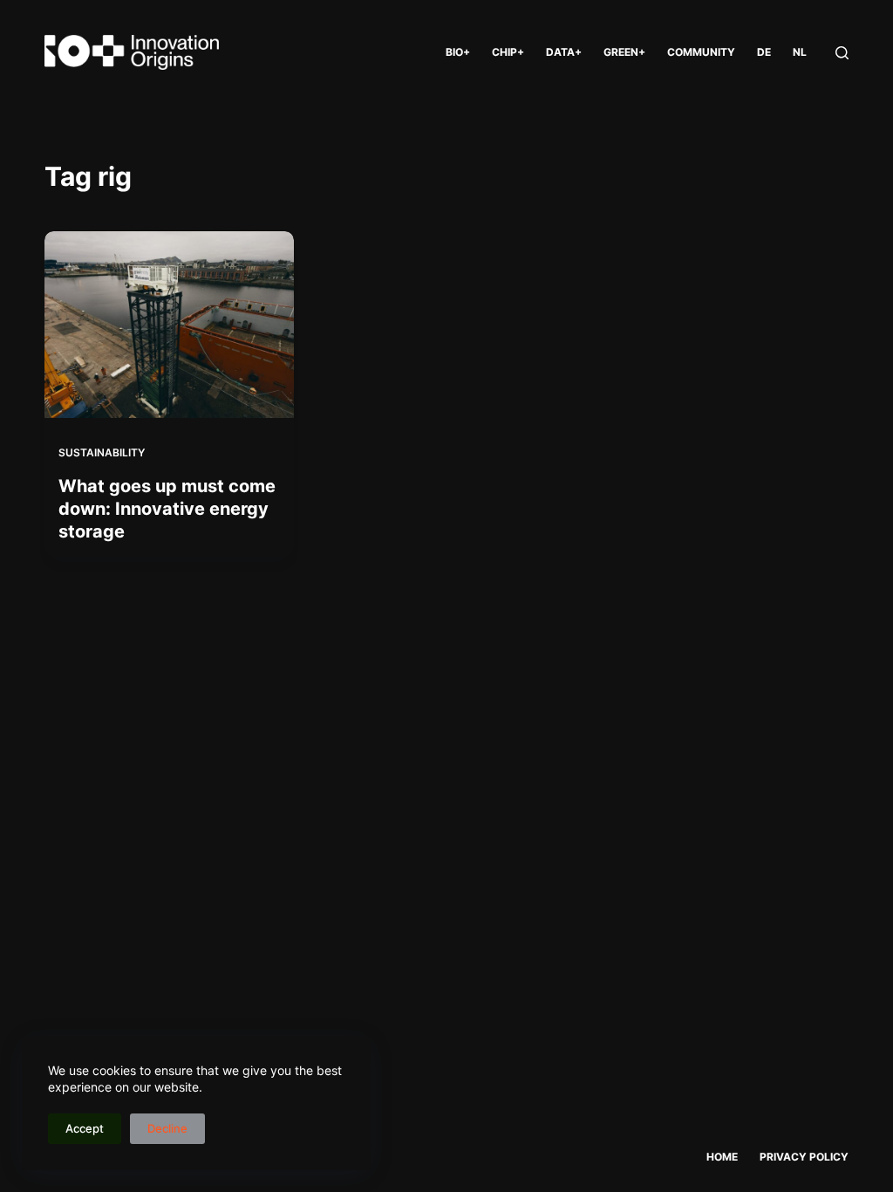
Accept (84, 1128)
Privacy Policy (804, 1156)
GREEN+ (624, 51)
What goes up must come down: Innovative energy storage (167, 509)
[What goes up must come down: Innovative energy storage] (169, 324)
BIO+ (458, 51)
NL (800, 51)
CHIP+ (508, 51)
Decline (167, 1128)
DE (764, 51)
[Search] (842, 52)
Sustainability (101, 452)
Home (722, 1156)
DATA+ (564, 51)
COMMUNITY (701, 51)
